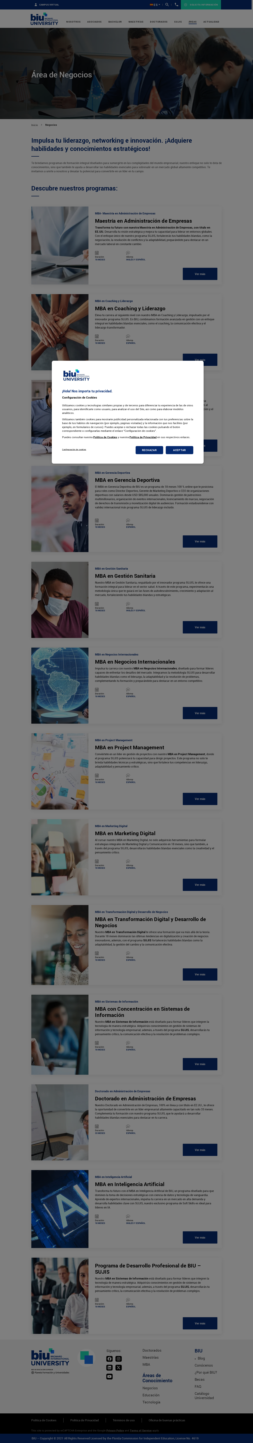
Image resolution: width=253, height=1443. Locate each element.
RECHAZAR (149, 450)
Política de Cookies (105, 437)
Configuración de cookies (74, 449)
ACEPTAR (179, 450)
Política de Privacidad (143, 437)
